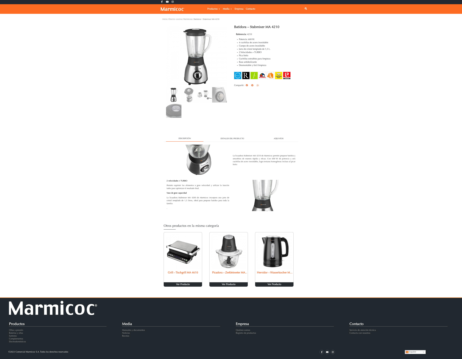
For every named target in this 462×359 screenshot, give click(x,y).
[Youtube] (327, 352)
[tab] (184, 139)
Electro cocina (175, 19)
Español (412, 352)
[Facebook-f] (322, 352)
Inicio (164, 19)
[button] (247, 85)
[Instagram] (333, 352)
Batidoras (187, 19)
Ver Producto (183, 284)
